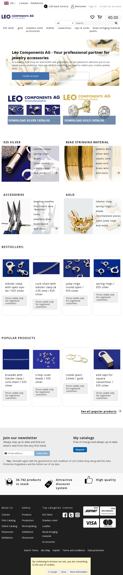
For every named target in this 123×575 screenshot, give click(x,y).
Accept (53, 571)
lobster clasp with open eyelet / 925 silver (15, 287)
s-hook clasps (42, 168)
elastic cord (103, 158)
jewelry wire (103, 148)
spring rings (41, 153)
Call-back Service (58, 6)
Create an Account (110, 6)
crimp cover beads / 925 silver (43, 378)
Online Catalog (9, 526)
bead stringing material (87, 142)
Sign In (93, 6)
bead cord (102, 163)
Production (28, 520)
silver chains (41, 163)
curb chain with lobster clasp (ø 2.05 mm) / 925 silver (45, 289)
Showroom (7, 531)
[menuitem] (8, 27)
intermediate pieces (108, 215)
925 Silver (47, 514)
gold (70, 195)
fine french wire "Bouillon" (43, 208)
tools (37, 214)
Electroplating (29, 526)
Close (63, 571)
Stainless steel (49, 520)
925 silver (12, 142)
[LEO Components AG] (18, 17)
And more (40, 172)
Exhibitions (37, 3)
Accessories (48, 541)
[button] (10, 3)
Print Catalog (8, 520)
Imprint (56, 550)
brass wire (102, 168)
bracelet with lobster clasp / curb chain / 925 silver (16, 380)
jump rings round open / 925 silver (74, 287)
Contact (23, 3)
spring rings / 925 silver (105, 285)
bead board (41, 223)
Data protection (96, 550)
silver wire (102, 153)
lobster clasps (42, 148)
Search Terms (31, 550)
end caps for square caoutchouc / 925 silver (104, 380)
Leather (46, 526)
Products (26, 514)
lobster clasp (104, 201)
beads (99, 211)
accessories (14, 195)
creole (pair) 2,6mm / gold (74, 376)
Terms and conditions (73, 550)
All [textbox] (58, 23)
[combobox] (65, 23)
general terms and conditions (53, 460)
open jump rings (106, 220)
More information (78, 571)
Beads (37, 158)
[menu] (61, 30)
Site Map (45, 550)
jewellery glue (42, 219)
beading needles (44, 201)
